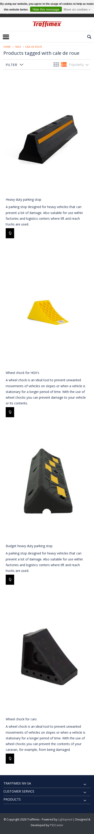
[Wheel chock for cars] (47, 655)
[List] (64, 65)
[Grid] (56, 65)
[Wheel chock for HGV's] (47, 309)
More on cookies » (77, 9)
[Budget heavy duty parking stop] (47, 482)
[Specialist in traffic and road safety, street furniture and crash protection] (47, 24)
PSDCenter (56, 825)
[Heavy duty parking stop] (47, 136)
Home (7, 46)
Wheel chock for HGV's (22, 372)
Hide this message (46, 9)
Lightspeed (65, 819)
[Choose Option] (10, 233)
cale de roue (33, 46)
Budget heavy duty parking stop (29, 546)
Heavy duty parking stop (23, 199)
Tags (18, 46)
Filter (11, 64)
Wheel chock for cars (21, 719)
